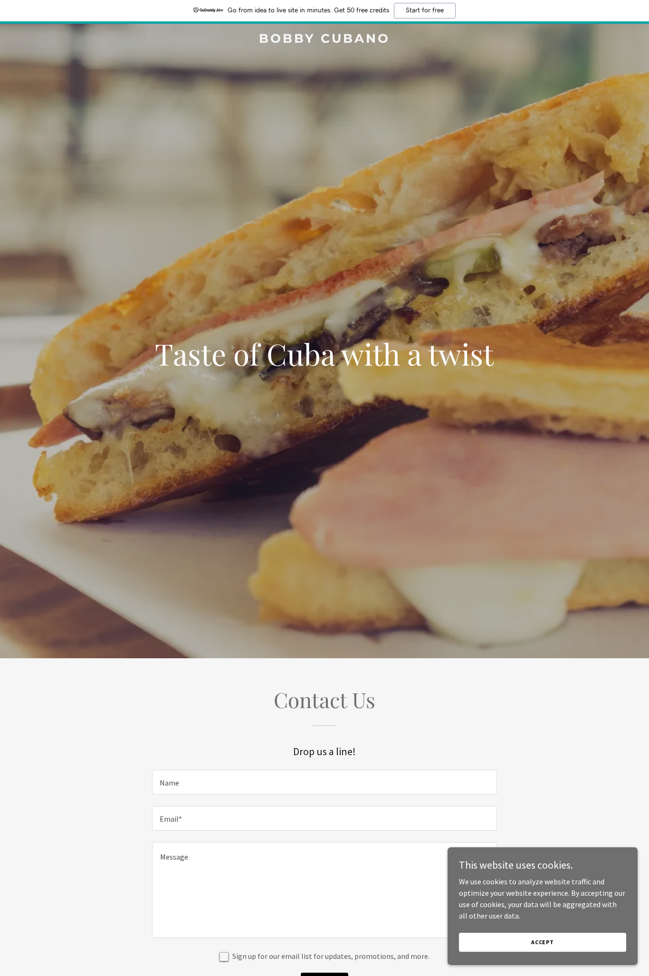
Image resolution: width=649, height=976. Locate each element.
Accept (542, 942)
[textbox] (324, 782)
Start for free (425, 10)
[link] (324, 40)
